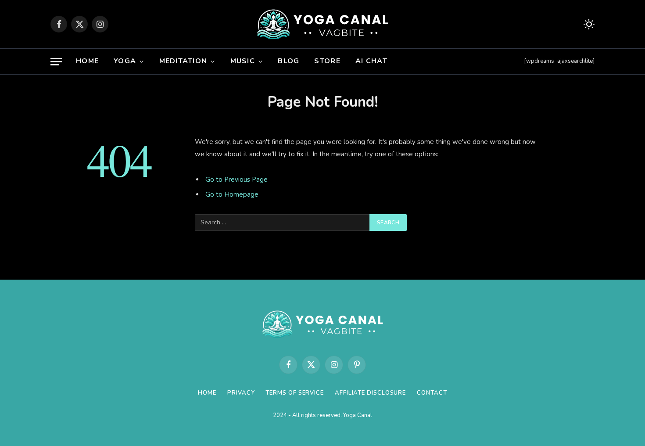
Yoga (125, 61)
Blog (288, 61)
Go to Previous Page (236, 179)
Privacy (240, 393)
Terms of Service (294, 393)
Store (327, 61)
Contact (432, 393)
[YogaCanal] (322, 24)
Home (87, 61)
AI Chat (371, 61)
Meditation (183, 61)
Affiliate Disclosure (370, 393)
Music (242, 61)
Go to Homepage (231, 194)
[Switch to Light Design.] (588, 24)
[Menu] (56, 62)
